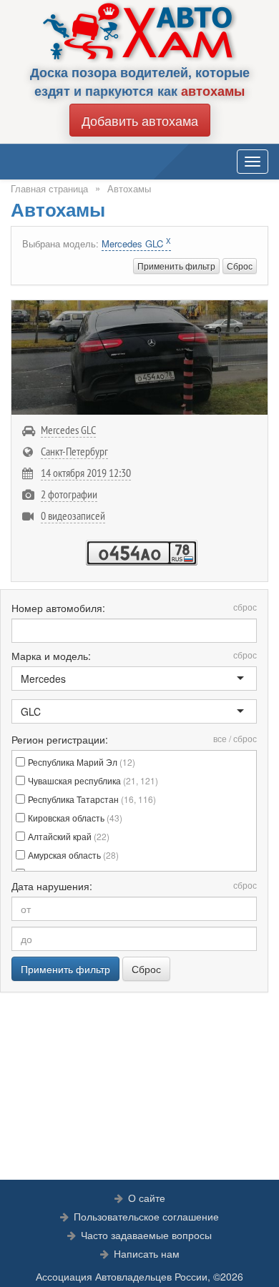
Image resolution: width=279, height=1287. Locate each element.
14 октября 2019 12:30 (86, 472)
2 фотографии (69, 494)
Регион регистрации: (134, 739)
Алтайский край (68, 836)
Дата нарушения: (134, 886)
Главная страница (49, 188)
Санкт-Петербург (74, 451)
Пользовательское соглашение (146, 1216)
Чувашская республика (93, 780)
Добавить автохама (140, 120)
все (220, 738)
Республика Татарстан (92, 799)
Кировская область (75, 818)
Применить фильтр (176, 266)
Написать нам (147, 1253)
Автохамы (129, 188)
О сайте (146, 1197)
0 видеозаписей (73, 515)
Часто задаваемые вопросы (146, 1235)
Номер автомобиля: (134, 608)
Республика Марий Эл (81, 762)
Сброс (240, 266)
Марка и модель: (134, 656)
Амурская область (73, 855)
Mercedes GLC (136, 243)
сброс (245, 607)
